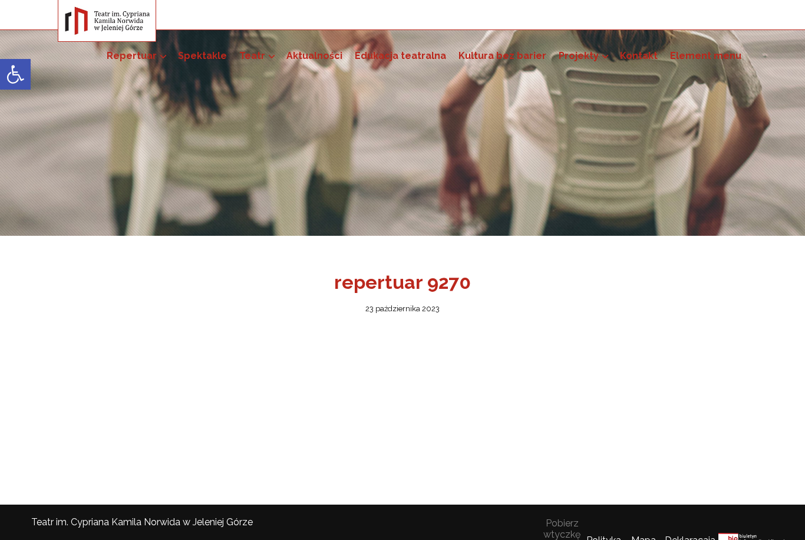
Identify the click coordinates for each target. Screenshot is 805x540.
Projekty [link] (579, 55)
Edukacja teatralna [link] (400, 55)
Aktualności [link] (314, 55)
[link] (15, 74)
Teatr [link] (252, 55)
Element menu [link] (705, 55)
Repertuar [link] (132, 55)
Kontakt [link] (639, 55)
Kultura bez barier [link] (502, 55)
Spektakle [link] (202, 55)
